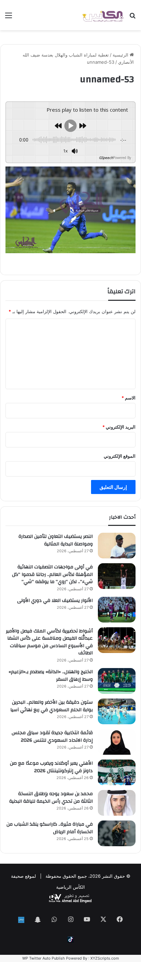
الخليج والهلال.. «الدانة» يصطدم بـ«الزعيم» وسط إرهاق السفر (51, 675)
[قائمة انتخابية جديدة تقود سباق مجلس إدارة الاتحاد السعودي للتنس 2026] (117, 742)
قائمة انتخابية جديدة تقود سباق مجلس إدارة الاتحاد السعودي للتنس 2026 (52, 736)
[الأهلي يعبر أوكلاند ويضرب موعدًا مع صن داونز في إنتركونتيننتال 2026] (117, 772)
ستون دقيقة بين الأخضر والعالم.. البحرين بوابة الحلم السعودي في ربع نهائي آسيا (51, 706)
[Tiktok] (70, 940)
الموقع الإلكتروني (120, 456)
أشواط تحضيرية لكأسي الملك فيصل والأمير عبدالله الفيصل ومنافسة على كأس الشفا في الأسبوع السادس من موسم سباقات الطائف (49, 642)
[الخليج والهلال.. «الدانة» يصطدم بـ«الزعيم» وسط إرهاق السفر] (117, 681)
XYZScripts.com (104, 958)
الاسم (128, 397)
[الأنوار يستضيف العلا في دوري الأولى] (117, 609)
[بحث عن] (132, 17)
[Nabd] (21, 920)
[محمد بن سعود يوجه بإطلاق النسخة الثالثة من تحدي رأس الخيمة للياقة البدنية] (117, 803)
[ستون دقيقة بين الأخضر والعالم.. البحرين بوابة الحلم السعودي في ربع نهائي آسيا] (117, 711)
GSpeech (106, 157)
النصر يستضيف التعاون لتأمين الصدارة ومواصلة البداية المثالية (55, 540)
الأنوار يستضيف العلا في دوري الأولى (55, 600)
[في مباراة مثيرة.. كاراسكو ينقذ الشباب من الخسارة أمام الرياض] (117, 833)
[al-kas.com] (102, 15)
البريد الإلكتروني (119, 427)
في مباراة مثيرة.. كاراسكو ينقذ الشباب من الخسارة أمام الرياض (50, 828)
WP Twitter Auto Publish (43, 958)
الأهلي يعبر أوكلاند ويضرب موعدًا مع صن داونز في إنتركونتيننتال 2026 (51, 767)
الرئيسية (121, 55)
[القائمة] (8, 17)
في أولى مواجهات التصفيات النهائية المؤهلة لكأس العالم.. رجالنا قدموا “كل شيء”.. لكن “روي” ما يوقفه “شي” (52, 574)
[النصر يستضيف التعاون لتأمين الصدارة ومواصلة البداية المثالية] (117, 545)
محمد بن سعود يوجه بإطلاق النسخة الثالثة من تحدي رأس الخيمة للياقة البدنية (51, 797)
